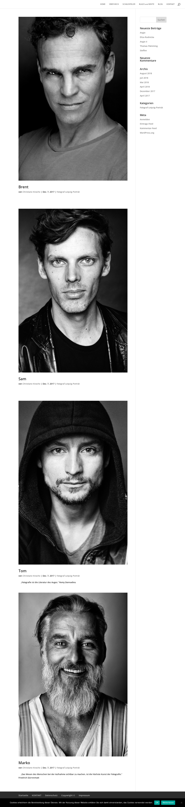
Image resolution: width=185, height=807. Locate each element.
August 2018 (146, 73)
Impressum (84, 795)
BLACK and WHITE (146, 4)
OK (157, 802)
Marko (24, 762)
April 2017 (145, 95)
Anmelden (145, 119)
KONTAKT (170, 4)
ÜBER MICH (114, 4)
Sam (22, 378)
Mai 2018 (144, 82)
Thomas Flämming (149, 46)
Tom (22, 570)
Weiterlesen (168, 802)
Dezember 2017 (147, 91)
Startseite (23, 795)
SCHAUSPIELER (129, 4)
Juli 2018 (144, 77)
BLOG (160, 4)
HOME (102, 4)
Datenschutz (51, 795)
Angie (142, 32)
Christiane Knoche (31, 191)
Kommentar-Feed (148, 128)
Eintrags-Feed (146, 123)
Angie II (143, 41)
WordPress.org (147, 132)
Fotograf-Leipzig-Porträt (68, 191)
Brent (23, 186)
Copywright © (68, 795)
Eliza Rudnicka (147, 37)
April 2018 (145, 86)
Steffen (143, 50)
